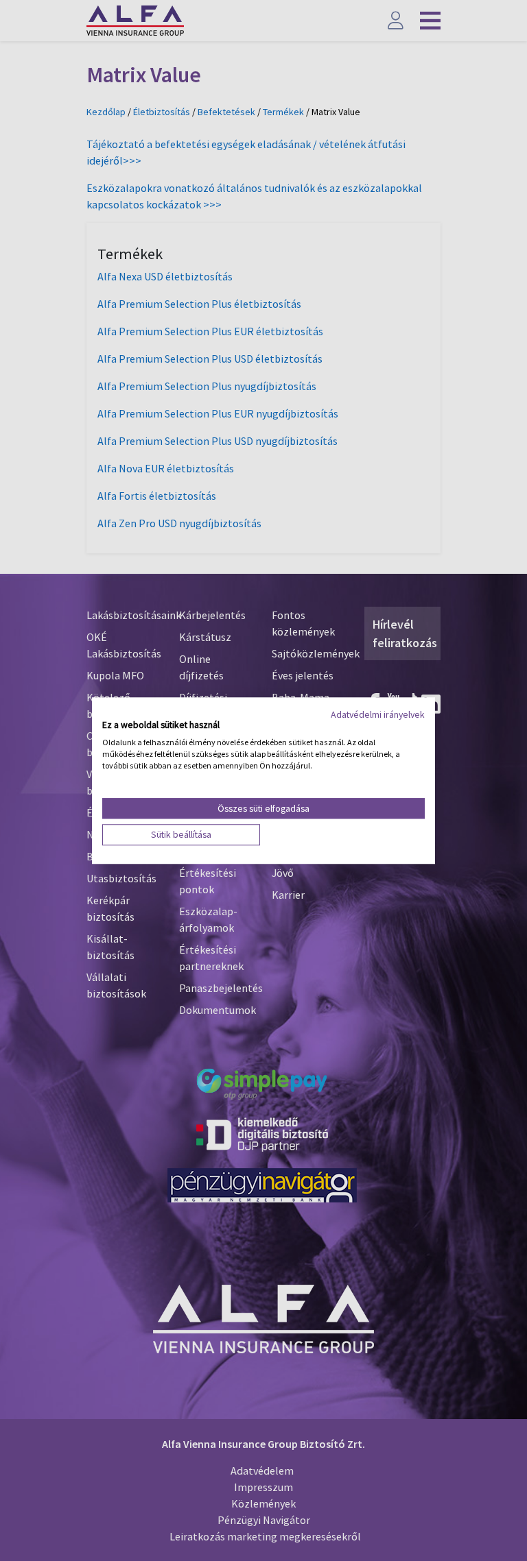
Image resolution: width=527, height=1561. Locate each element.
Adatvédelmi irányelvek (378, 714)
